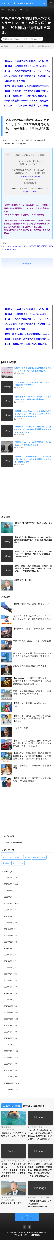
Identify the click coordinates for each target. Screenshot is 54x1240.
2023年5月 (8, 1051)
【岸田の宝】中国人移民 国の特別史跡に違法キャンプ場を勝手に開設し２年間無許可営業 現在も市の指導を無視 (32, 756)
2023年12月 (9, 1006)
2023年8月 (8, 1032)
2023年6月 (8, 1045)
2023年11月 (9, 1012)
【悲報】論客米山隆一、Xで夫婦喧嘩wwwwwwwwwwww (27, 85)
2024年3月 (8, 987)
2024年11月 (9, 935)
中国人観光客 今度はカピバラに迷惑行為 (32, 641)
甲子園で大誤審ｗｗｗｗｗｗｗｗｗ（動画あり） (27, 100)
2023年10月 (9, 1019)
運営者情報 (35, 1235)
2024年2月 (8, 993)
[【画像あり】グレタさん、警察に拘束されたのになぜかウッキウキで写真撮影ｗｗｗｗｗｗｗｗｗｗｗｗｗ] (7, 431)
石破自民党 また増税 (14, 81)
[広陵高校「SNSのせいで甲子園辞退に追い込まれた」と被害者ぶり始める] (7, 447)
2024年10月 (9, 942)
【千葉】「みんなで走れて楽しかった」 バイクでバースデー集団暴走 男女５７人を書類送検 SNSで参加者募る (27, 71)
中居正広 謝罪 (20, 728)
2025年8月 (8, 878)
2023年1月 (8, 1077)
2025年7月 (8, 884)
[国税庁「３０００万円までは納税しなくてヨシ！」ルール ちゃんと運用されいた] (7, 372)
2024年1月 (8, 1000)
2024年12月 (9, 929)
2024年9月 (8, 948)
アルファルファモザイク (12, 857)
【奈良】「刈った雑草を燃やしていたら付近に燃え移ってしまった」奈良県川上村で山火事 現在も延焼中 (32, 459)
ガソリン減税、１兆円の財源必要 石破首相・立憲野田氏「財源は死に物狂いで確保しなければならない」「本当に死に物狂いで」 (27, 76)
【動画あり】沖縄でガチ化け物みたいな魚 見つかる (27, 61)
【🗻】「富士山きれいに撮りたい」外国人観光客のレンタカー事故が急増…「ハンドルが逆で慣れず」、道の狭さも (27, 95)
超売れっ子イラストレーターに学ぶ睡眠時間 (32, 766)
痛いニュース (35, 39)
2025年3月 (8, 910)
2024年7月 (8, 961)
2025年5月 (8, 897)
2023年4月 (8, 1057)
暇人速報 (6, 863)
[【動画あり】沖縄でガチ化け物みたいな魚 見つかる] (7, 527)
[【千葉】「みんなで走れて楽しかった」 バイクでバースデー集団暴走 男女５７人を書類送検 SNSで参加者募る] (7, 556)
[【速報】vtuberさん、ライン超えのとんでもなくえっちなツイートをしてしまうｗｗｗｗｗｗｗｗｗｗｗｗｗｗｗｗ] (7, 415)
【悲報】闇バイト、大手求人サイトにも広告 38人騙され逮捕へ (32, 779)
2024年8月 (8, 955)
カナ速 (27, 857)
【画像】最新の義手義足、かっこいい (31, 603)
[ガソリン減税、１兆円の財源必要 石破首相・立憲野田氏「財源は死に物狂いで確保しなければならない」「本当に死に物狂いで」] (7, 570)
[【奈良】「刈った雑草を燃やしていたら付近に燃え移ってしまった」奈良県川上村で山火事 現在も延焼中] (7, 461)
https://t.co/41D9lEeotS (30, 176)
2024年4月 (8, 980)
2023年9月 (8, 1025)
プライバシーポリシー (22, 1235)
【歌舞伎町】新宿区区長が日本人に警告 (32, 628)
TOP (2, 10)
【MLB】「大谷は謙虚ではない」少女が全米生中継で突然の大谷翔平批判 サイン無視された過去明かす (27, 66)
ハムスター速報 (39, 857)
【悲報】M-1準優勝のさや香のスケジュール (32, 704)
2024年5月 (8, 974)
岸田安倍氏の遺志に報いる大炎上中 (30, 666)
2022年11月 (9, 1090)
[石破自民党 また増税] (7, 584)
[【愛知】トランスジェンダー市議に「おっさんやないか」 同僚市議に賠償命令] (7, 401)
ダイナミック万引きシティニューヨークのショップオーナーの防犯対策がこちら (32, 617)
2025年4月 (8, 903)
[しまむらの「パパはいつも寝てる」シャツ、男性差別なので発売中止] (7, 387)
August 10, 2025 (30, 192)
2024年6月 (8, 968)
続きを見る (27, 263)
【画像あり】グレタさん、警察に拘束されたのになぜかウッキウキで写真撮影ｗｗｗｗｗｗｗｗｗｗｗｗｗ (32, 429)
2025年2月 (8, 916)
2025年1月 (8, 923)
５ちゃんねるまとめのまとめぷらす (33, 1233)
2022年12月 (9, 1083)
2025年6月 (8, 891)
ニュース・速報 (21, 39)
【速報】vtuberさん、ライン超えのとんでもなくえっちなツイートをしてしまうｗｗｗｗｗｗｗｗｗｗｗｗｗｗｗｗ (32, 413)
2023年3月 (8, 1064)
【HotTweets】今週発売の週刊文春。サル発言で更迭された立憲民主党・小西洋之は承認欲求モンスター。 (32, 681)
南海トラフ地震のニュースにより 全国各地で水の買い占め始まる (32, 692)
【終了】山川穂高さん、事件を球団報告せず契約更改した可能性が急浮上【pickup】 (32, 718)
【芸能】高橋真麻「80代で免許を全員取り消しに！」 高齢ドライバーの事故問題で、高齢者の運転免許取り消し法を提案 (27, 90)
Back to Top (27, 1218)
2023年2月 (8, 1070)
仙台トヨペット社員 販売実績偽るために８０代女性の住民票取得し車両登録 (32, 654)
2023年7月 (8, 1038)
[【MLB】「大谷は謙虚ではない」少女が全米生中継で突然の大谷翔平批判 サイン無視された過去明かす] (7, 542)
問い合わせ (12, 10)
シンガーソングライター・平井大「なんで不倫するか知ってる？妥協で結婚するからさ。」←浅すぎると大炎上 (27, 105)
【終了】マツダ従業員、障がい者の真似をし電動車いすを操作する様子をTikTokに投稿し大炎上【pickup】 (32, 743)
